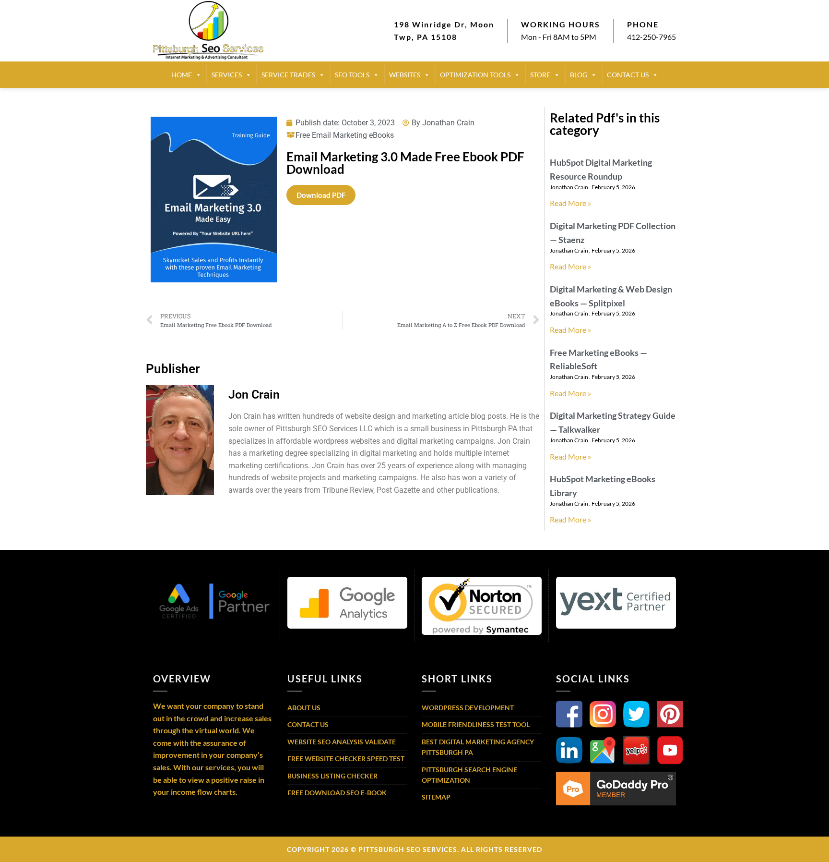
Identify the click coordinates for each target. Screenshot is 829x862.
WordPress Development (468, 708)
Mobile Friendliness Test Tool (476, 724)
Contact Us (308, 724)
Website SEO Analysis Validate (341, 742)
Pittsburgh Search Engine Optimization (469, 774)
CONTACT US (628, 75)
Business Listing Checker (332, 776)
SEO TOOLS (352, 75)
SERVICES (227, 75)
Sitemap (436, 797)
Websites (404, 75)
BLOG (578, 75)
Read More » (570, 202)
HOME (181, 75)
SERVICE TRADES (288, 75)
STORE (540, 75)
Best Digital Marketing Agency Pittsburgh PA (478, 747)
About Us (303, 708)
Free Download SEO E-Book (337, 793)
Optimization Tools (475, 75)
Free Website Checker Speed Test (345, 758)
